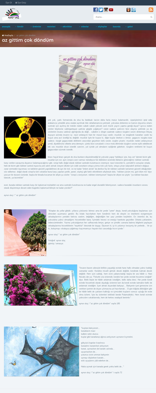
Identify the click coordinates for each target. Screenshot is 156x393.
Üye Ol (9, 3)
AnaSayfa (8, 35)
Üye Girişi (21, 3)
